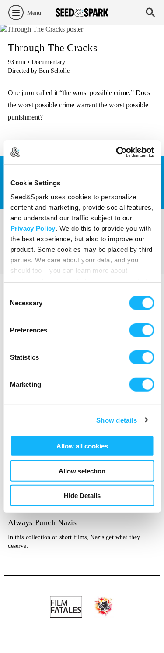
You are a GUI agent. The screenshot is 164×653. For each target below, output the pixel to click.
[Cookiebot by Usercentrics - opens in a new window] (117, 152)
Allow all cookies (82, 446)
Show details (116, 420)
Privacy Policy (32, 228)
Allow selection (82, 470)
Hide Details (82, 495)
